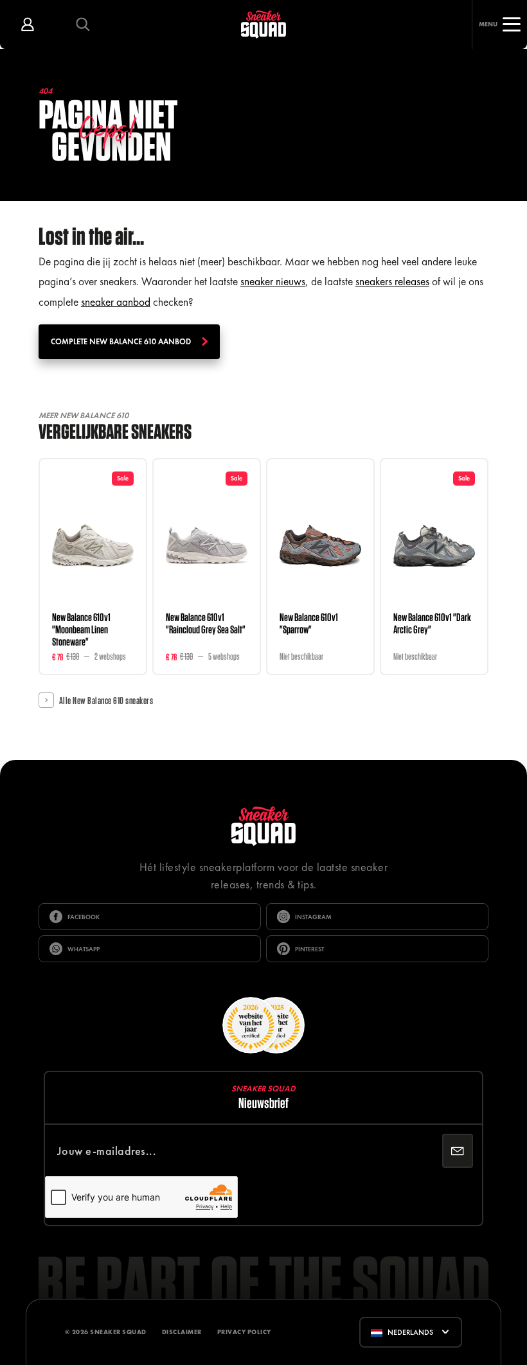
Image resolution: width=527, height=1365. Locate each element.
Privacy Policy (244, 1332)
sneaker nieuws (272, 281)
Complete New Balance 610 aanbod (121, 342)
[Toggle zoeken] (83, 24)
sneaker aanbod (115, 302)
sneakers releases (392, 281)
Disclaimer (182, 1332)
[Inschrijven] (457, 1151)
